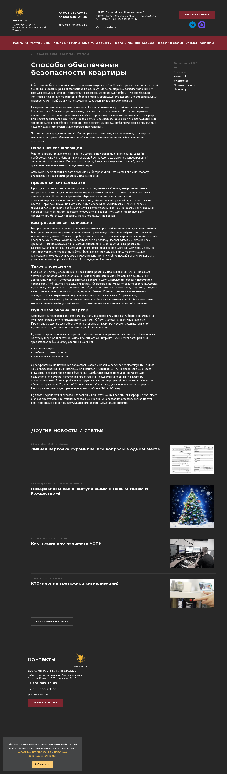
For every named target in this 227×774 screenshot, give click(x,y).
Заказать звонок (197, 14)
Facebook (180, 76)
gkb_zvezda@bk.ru (106, 27)
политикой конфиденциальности (48, 754)
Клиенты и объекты (97, 43)
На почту (180, 89)
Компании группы (67, 43)
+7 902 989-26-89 (73, 13)
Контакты (206, 43)
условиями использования (34, 752)
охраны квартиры (73, 154)
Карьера (148, 43)
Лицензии (132, 43)
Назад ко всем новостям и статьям (62, 54)
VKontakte (181, 81)
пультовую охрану (42, 320)
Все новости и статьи (52, 621)
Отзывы (191, 43)
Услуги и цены (40, 43)
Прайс (118, 43)
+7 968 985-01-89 (73, 17)
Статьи (63, 444)
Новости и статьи (170, 43)
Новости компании (70, 484)
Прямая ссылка (184, 85)
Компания (20, 43)
